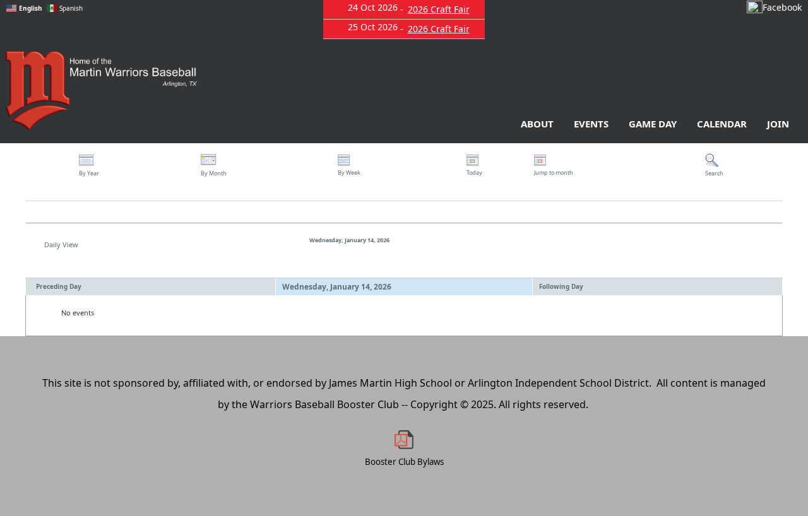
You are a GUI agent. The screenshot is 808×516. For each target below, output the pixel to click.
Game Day (653, 123)
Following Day (561, 286)
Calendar (722, 123)
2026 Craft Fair (439, 9)
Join (778, 123)
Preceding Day (58, 286)
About (537, 123)
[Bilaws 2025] (404, 439)
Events (591, 123)
